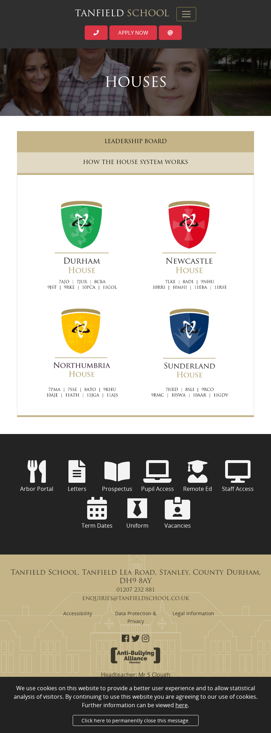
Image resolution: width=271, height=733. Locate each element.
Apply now (133, 32)
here (181, 705)
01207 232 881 (135, 590)
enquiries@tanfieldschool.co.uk (135, 599)
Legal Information (193, 613)
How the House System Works (135, 162)
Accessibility (77, 613)
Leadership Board (135, 142)
